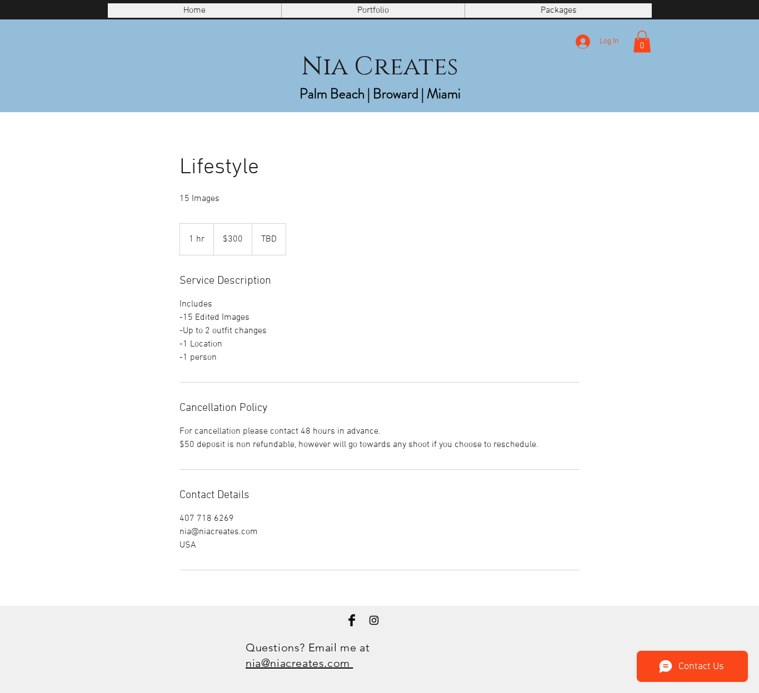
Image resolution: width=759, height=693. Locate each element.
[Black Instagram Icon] (374, 620)
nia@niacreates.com (299, 663)
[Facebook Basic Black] (352, 620)
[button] (642, 41)
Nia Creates (379, 67)
